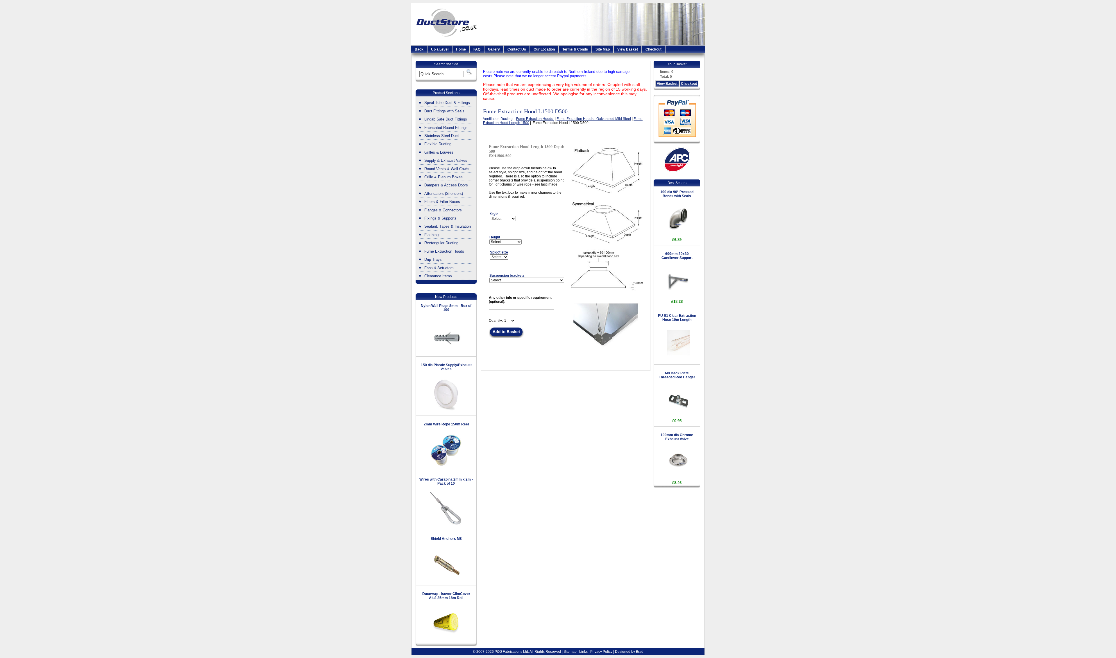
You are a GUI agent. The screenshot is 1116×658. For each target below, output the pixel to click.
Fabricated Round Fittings (446, 127)
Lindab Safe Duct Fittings (445, 119)
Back (419, 49)
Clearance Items (438, 276)
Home (461, 49)
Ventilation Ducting (498, 119)
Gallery (494, 49)
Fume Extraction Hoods (444, 251)
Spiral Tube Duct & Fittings (447, 102)
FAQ (476, 49)
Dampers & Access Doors (446, 185)
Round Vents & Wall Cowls (446, 169)
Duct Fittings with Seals (444, 111)
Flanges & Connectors (443, 210)
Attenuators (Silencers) (443, 193)
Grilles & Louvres (438, 152)
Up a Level (439, 49)
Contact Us (516, 49)
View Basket (627, 49)
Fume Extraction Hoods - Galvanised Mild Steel (594, 119)
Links (583, 652)
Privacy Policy (601, 652)
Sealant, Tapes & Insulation (447, 226)
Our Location (544, 49)
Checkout (653, 49)
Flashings (432, 235)
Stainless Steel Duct (441, 136)
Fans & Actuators (439, 268)
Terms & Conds (575, 49)
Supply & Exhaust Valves (445, 160)
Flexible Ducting (437, 144)
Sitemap (570, 652)
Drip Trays (433, 259)
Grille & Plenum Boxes (443, 177)
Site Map (602, 49)
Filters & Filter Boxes (442, 201)
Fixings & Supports (440, 218)
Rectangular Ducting (441, 243)
